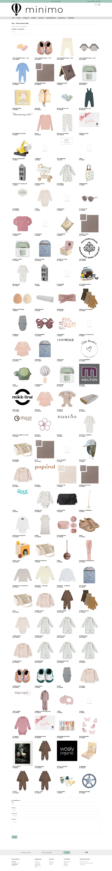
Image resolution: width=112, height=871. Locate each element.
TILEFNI (18, 17)
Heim (13, 20)
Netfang (14, 807)
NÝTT (13, 17)
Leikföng (41, 17)
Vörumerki (71, 17)
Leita (36, 867)
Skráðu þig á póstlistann (26, 852)
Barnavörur (61, 17)
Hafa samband (38, 865)
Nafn (13, 801)
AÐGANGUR (90, 1)
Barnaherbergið (51, 17)
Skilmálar (51, 861)
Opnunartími (37, 863)
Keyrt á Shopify (82, 864)
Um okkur (37, 861)
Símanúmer (14, 813)
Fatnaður (26, 17)
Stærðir (33, 17)
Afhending (51, 863)
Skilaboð (14, 819)
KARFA (97, 1)
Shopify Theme (82, 863)
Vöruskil (50, 864)
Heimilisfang (15, 864)
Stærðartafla (37, 864)
